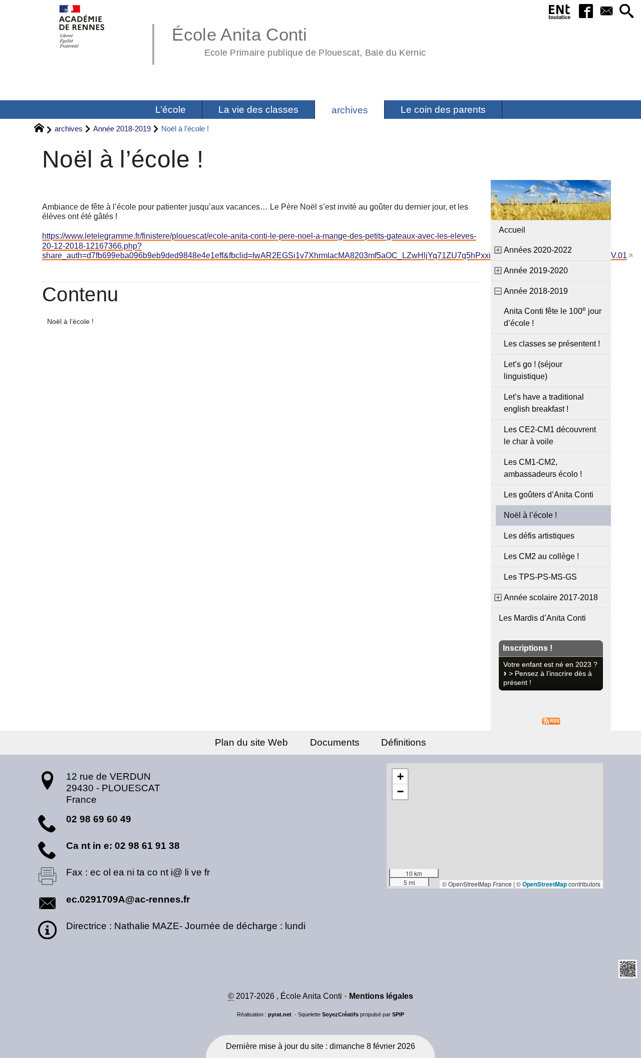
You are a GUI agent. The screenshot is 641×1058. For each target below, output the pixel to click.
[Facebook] (585, 12)
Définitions (403, 742)
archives (69, 128)
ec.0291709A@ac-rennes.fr (128, 899)
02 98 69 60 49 (98, 819)
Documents (335, 742)
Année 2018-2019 (122, 128)
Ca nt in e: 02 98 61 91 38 (123, 845)
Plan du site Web (251, 742)
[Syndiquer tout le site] (551, 720)
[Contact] (606, 12)
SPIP (398, 1014)
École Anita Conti (299, 40)
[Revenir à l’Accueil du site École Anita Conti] (82, 26)
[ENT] (559, 13)
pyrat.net (279, 1014)
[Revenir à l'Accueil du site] (43, 129)
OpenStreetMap (544, 884)
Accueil (512, 230)
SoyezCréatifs (340, 1014)
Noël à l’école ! (70, 321)
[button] (626, 12)
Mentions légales (381, 996)
